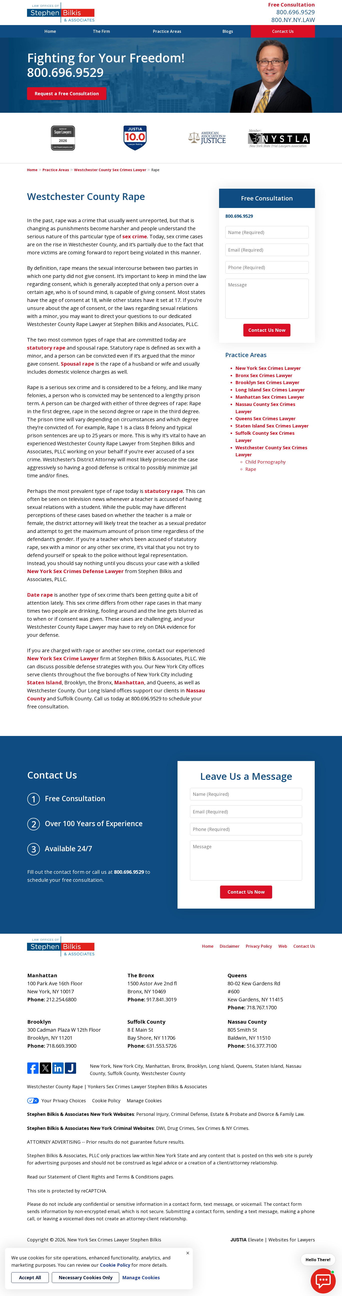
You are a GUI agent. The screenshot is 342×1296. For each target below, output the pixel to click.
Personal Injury (152, 1114)
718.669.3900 (61, 1045)
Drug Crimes (180, 1128)
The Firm (101, 31)
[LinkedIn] (58, 1068)
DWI (160, 1128)
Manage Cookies (144, 1101)
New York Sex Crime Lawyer (63, 658)
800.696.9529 (295, 12)
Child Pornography (265, 462)
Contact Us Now (266, 330)
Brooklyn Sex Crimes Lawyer (267, 382)
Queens (244, 1066)
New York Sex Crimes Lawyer (268, 368)
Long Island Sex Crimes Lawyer (270, 390)
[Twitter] (45, 1068)
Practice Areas (167, 31)
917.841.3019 (161, 999)
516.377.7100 (262, 1045)
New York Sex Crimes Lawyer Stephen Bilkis (114, 1240)
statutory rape (46, 347)
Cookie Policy (106, 1101)
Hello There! (318, 1259)
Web (282, 946)
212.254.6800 (61, 999)
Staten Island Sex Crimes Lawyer (272, 426)
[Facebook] (33, 1068)
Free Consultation (291, 4)
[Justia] (70, 1068)
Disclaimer (230, 946)
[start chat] (323, 1280)
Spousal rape (77, 363)
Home (50, 31)
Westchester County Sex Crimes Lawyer (110, 169)
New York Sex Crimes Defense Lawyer (75, 571)
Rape (250, 469)
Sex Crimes (208, 1128)
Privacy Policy (259, 946)
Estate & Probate (228, 1114)
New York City (128, 1066)
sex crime (134, 236)
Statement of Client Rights (76, 1177)
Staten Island (44, 682)
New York (100, 1066)
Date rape (40, 594)
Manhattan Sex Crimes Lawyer (269, 397)
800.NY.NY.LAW (293, 20)
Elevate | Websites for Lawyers (273, 1240)
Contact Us (283, 31)
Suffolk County (123, 1073)
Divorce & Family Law (281, 1114)
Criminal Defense (189, 1114)
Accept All (30, 1277)
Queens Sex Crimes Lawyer (265, 418)
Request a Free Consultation (67, 93)
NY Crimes (237, 1128)
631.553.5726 (161, 1045)
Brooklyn (196, 1066)
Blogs (228, 31)
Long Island (221, 1066)
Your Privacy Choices (64, 1101)
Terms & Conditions (137, 1177)
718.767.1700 (262, 1007)
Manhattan (129, 682)
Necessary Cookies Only (85, 1277)
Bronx (178, 1066)
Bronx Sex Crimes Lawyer (263, 375)
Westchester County (163, 1073)
